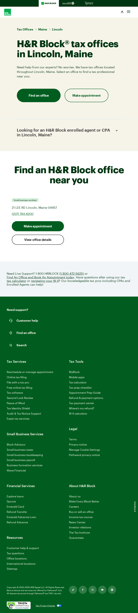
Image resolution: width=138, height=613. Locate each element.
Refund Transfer (17, 511)
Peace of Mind (16, 403)
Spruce (11, 501)
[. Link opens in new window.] (19, 606)
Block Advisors (16, 444)
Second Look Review (20, 397)
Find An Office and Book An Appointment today (40, 277)
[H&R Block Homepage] (49, 3)
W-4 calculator (78, 413)
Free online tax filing (19, 387)
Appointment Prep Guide (85, 392)
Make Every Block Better (84, 501)
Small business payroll (21, 460)
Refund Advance (17, 522)
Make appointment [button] (86, 95)
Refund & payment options (86, 397)
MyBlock (74, 371)
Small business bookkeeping (25, 454)
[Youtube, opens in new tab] (102, 590)
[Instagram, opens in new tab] (93, 590)
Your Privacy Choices (45, 605)
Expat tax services (18, 418)
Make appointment (38, 226)
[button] (122, 12)
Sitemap (12, 569)
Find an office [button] (39, 95)
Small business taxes (20, 449)
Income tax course (81, 517)
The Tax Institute (79, 532)
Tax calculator (78, 382)
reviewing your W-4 (45, 281)
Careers (74, 506)
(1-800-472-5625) (71, 273)
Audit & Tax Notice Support (24, 413)
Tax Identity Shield (18, 408)
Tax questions (15, 553)
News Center (77, 522)
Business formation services (25, 465)
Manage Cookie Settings (84, 449)
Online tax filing (17, 377)
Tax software (15, 392)
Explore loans (15, 496)
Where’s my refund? (81, 408)
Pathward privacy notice (84, 454)
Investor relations (80, 527)
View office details (37, 240)
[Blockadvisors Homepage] (69, 3)
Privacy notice (78, 444)
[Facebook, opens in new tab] (83, 590)
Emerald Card (15, 506)
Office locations (17, 558)
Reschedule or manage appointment (30, 371)
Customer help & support (23, 548)
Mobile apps (76, 377)
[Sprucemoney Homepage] (89, 3)
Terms (73, 439)
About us (75, 496)
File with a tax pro (18, 382)
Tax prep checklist (80, 387)
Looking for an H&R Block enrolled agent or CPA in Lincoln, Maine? (63, 132)
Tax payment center (81, 403)
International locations (21, 564)
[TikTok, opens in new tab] (73, 590)
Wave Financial (16, 470)
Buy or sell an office (81, 511)
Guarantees (76, 537)
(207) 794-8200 (22, 214)
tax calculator (16, 281)
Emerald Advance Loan (21, 517)
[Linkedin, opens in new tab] (112, 590)
